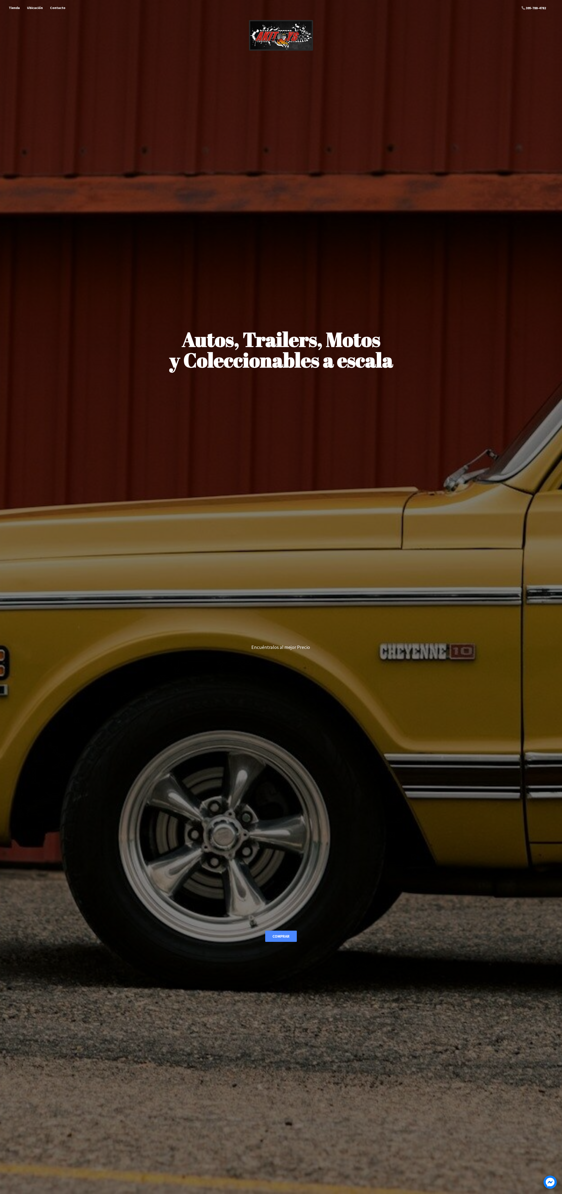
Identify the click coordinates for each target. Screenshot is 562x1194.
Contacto (57, 7)
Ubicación (35, 7)
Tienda (14, 7)
